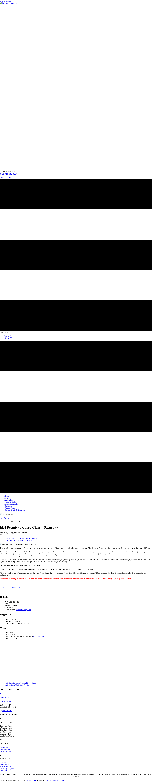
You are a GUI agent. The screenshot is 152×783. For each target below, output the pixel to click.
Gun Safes (3, 771)
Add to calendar (11, 587)
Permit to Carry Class (23, 610)
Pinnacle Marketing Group (54, 780)
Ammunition (4, 765)
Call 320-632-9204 (8, 174)
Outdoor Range (5, 749)
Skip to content (5, 1)
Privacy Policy (31, 780)
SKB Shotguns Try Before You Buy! (18, 540)
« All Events (4, 518)
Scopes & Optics (6, 767)
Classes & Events (6, 751)
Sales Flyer (4, 747)
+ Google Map (38, 636)
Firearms (3, 763)
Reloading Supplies (7, 769)
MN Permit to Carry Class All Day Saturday (20, 538)
